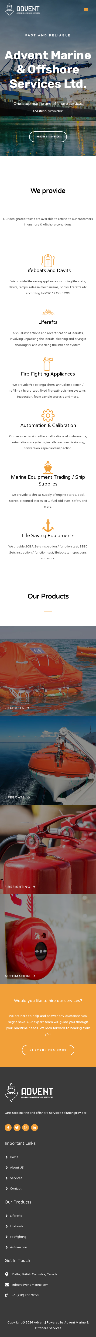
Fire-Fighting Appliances (48, 374)
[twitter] (18, 1127)
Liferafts (48, 322)
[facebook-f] (9, 1127)
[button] (48, 136)
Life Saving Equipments (48, 536)
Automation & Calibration (48, 425)
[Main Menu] (86, 9)
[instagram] (26, 1127)
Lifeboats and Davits (48, 271)
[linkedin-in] (35, 1127)
